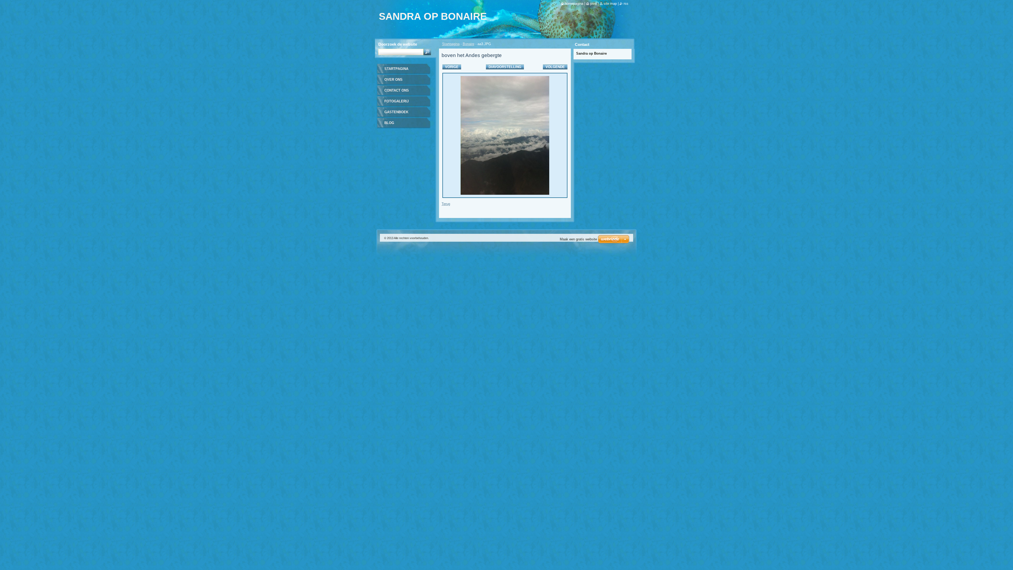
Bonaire (468, 44)
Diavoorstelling (505, 67)
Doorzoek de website (397, 44)
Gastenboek (396, 112)
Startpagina (451, 44)
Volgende (555, 67)
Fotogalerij (396, 101)
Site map (610, 4)
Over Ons (393, 80)
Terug (446, 204)
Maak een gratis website (578, 239)
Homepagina (574, 4)
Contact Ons (396, 90)
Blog (389, 123)
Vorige (451, 67)
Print (593, 4)
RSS (626, 4)
